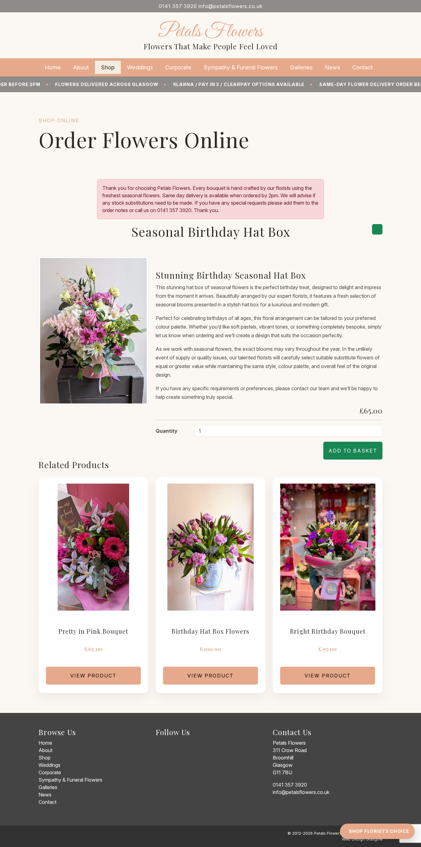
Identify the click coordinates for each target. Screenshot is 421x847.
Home (53, 67)
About (81, 67)
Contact (362, 67)
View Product (93, 676)
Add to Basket (353, 451)
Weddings (140, 67)
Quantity (167, 431)
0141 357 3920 (178, 6)
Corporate (178, 67)
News (332, 67)
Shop (108, 67)
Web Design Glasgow (362, 839)
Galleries (301, 67)
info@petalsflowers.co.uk (230, 6)
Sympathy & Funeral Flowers (241, 67)
